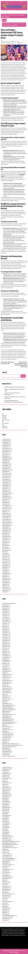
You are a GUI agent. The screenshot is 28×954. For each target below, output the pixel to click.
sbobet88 (10, 929)
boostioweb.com (6, 606)
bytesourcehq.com (6, 467)
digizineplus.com (6, 533)
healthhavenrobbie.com (7, 706)
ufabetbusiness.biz (6, 807)
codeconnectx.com (6, 473)
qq (1, 929)
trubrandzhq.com (6, 640)
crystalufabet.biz (6, 827)
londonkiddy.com (6, 748)
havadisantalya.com (6, 773)
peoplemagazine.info (7, 769)
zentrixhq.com (5, 547)
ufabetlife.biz (5, 813)
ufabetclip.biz (5, 799)
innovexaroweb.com (7, 508)
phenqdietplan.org (6, 889)
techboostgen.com (6, 443)
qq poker (21, 930)
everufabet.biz (5, 830)
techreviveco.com (6, 510)
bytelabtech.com (6, 447)
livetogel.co (5, 702)
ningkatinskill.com (6, 883)
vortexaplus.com (6, 570)
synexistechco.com (6, 621)
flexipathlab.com (6, 567)
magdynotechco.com (7, 450)
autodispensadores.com (8, 732)
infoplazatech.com (6, 456)
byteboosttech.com (6, 787)
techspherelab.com (6, 516)
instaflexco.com (6, 652)
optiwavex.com (5, 576)
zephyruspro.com (6, 542)
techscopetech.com (7, 505)
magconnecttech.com (7, 699)
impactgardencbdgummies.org (9, 915)
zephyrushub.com (6, 608)
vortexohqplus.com (6, 657)
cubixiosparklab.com (7, 480)
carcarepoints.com (6, 875)
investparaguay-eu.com (7, 869)
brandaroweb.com (6, 590)
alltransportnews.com (7, 835)
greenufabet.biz (6, 809)
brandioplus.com (6, 562)
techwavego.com (6, 502)
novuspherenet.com (7, 573)
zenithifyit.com (5, 628)
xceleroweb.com (6, 587)
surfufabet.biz (5, 818)
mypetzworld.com (6, 866)
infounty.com (5, 867)
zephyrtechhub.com (7, 579)
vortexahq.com (5, 626)
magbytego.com (6, 462)
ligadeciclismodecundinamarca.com (10, 743)
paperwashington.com (7, 726)
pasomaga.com (5, 914)
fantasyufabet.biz (6, 803)
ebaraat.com (5, 784)
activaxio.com (5, 666)
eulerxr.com (5, 694)
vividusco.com (5, 625)
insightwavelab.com (6, 682)
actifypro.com (5, 649)
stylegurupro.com (6, 669)
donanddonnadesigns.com (8, 708)
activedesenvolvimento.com (8, 714)
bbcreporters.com (6, 838)
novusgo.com (5, 685)
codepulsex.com (6, 504)
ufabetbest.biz (5, 819)
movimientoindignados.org (8, 894)
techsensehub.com (6, 445)
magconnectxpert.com (7, 493)
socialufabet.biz (6, 816)
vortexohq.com (5, 679)
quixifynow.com (6, 541)
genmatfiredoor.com (7, 703)
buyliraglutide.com (6, 793)
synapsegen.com (6, 565)
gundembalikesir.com (7, 778)
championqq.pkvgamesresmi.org (17, 935)
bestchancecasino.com (7, 729)
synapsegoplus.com (7, 525)
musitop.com (5, 898)
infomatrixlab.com (6, 517)
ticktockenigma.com (7, 692)
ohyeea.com (5, 903)
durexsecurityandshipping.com (9, 858)
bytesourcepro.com (6, 514)
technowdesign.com (7, 856)
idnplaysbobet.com (6, 717)
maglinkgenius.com (6, 485)
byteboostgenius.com (7, 524)
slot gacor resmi (18, 932)
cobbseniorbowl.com (7, 855)
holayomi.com (5, 742)
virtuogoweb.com (6, 790)
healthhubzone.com (6, 782)
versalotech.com (6, 662)
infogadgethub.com (6, 440)
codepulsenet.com (6, 528)
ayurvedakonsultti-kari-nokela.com (10, 847)
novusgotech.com (6, 554)
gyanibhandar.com (6, 796)
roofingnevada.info (6, 737)
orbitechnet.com (6, 575)
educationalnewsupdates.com (9, 603)
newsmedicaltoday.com (7, 736)
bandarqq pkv (5, 932)
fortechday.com (6, 754)
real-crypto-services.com (8, 864)
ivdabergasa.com (6, 861)
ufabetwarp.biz (5, 798)
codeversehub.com (6, 519)
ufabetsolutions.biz (6, 815)
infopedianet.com (6, 527)
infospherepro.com (6, 675)
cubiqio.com (5, 672)
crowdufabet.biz (6, 832)
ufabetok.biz (5, 829)
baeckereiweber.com (7, 767)
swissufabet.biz (6, 806)
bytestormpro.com (6, 686)
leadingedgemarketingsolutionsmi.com (11, 841)
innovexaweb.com (6, 561)
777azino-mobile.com (7, 853)
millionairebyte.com (6, 753)
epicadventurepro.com (7, 680)
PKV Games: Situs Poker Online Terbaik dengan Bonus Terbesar (13, 15)
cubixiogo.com (5, 571)
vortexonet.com (6, 615)
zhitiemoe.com (5, 904)
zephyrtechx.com (6, 645)
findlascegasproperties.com (8, 705)
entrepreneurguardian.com (8, 723)
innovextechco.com (6, 484)
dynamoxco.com (6, 558)
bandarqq (4, 417)
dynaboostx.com (6, 651)
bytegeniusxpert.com (7, 457)
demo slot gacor (6, 420)
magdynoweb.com (6, 507)
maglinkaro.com (6, 511)
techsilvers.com (6, 881)
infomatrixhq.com (6, 479)
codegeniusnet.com (7, 464)
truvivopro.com (5, 623)
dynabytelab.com (6, 611)
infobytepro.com (6, 460)
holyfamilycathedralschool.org (9, 746)
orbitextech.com (6, 697)
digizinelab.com (5, 501)
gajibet (7, 935)
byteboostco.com (6, 490)
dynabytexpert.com (6, 550)
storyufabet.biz (5, 824)
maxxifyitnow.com (6, 539)
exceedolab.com (6, 665)
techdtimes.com (6, 775)
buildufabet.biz (5, 833)
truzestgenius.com (6, 494)
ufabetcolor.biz (5, 810)
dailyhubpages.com (6, 716)
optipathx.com (5, 544)
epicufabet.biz (5, 826)
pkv (3, 413)
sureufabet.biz (5, 821)
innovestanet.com (6, 548)
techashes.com (5, 770)
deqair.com (4, 880)
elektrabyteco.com (6, 491)
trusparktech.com (6, 638)
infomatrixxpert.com (7, 474)
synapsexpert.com (6, 582)
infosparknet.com (6, 538)
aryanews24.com (6, 850)
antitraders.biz (5, 849)
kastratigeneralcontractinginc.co (9, 843)
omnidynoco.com (6, 578)
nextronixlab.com (6, 545)
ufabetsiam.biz (5, 804)
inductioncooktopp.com (7, 734)
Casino (4, 20)
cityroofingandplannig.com (8, 860)
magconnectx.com (6, 739)
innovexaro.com (6, 534)
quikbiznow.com (6, 585)
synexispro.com (6, 740)
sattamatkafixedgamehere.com (9, 722)
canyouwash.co (6, 772)
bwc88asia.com (6, 870)
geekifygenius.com (6, 695)
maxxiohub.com (6, 629)
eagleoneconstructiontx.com (9, 709)
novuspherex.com (6, 635)
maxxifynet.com (6, 617)
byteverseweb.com (6, 521)
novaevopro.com (6, 637)
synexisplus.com (6, 614)
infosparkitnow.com (6, 451)
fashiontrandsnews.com (7, 836)
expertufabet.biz (6, 801)
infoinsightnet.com (6, 465)
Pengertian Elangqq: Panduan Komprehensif (14, 387)
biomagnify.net (5, 920)
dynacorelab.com (6, 620)
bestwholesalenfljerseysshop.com (10, 844)
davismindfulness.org (7, 751)
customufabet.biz (6, 823)
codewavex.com (6, 488)
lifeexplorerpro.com (6, 683)
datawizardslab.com (7, 671)
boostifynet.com (6, 642)
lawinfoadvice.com (6, 887)
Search (4, 372)
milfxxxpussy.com (6, 895)
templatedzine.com (6, 886)
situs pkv (4, 415)
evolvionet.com (5, 612)
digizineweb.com (6, 471)
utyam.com (4, 900)
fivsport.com (5, 884)
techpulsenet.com (6, 496)
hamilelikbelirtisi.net (6, 660)
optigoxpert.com (6, 646)
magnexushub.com (6, 789)
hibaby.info (4, 725)
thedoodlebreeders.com (8, 877)
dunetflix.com (5, 892)
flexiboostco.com (6, 605)
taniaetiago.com (6, 911)
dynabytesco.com (6, 668)
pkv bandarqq (5, 423)
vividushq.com (5, 568)
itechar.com (5, 779)
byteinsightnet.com (6, 468)
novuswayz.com (6, 648)
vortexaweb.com (6, 632)
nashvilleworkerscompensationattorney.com (12, 745)
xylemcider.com (6, 909)
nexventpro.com (6, 643)
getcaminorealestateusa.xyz (8, 756)
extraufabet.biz (5, 812)
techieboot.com (6, 776)
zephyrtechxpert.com (7, 497)
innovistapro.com (6, 654)
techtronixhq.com (6, 439)
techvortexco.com (6, 453)
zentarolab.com (5, 584)
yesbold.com (5, 781)
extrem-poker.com (6, 872)
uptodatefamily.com (6, 897)
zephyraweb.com (6, 631)
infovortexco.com (6, 499)
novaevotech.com (6, 482)
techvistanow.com (6, 477)
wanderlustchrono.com (7, 688)
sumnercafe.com (6, 890)
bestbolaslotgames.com (8, 720)
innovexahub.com (6, 618)
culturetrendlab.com (7, 689)
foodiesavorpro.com (7, 677)
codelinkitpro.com (6, 442)
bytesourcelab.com (6, 536)
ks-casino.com (5, 873)
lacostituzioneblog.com (7, 901)
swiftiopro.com (5, 658)
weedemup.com (6, 728)
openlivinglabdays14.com (8, 846)
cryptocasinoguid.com (7, 840)
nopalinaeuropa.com (7, 918)
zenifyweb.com (5, 700)
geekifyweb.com (6, 454)
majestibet (21, 933)
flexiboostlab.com (6, 655)
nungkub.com (5, 906)
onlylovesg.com (6, 712)
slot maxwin (22, 929)
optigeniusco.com (6, 634)
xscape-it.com (5, 852)
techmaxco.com (6, 663)
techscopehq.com (6, 531)
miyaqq (3, 935)
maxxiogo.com (5, 553)
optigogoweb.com (6, 588)
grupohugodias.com (6, 878)
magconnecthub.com (7, 522)
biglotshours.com (6, 792)
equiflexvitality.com (6, 711)
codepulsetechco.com (7, 470)
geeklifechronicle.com (7, 674)
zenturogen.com (6, 559)
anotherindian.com (6, 907)
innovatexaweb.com (7, 448)
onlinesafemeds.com (7, 795)
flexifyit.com (5, 551)
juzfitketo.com (5, 912)
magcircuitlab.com (6, 487)
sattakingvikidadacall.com (8, 719)
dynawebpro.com (6, 564)
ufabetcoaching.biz (6, 749)
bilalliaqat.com (5, 731)
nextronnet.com (6, 556)
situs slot (4, 418)
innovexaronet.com (6, 476)
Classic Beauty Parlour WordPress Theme (13, 950)
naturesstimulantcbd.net (7, 917)
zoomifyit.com (5, 591)
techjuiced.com (6, 786)
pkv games (16, 929)
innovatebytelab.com (7, 459)
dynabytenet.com (6, 513)
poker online (5, 427)
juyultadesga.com (6, 863)
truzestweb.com (6, 581)
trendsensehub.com (7, 691)
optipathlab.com (6, 609)
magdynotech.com (6, 530)
